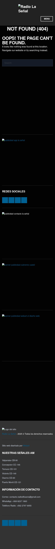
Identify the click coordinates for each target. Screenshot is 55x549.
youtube (36, 19)
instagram (20, 19)
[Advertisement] (27, 102)
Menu (47, 18)
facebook (26, 19)
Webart (26, 445)
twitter (31, 19)
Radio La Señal (9, 433)
